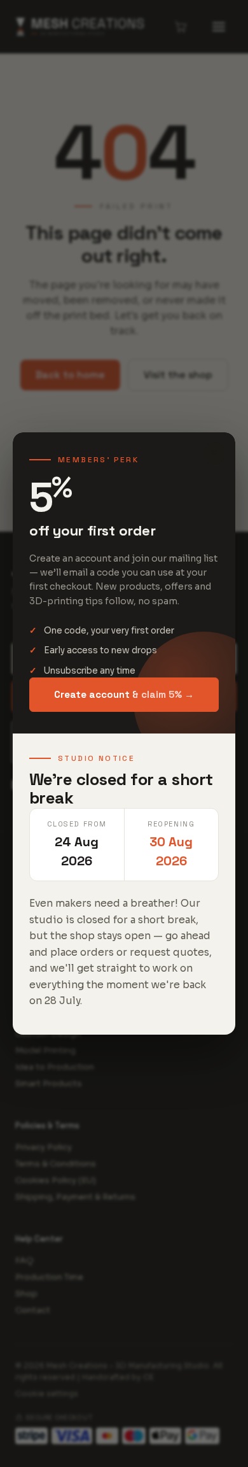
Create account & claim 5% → (124, 694)
